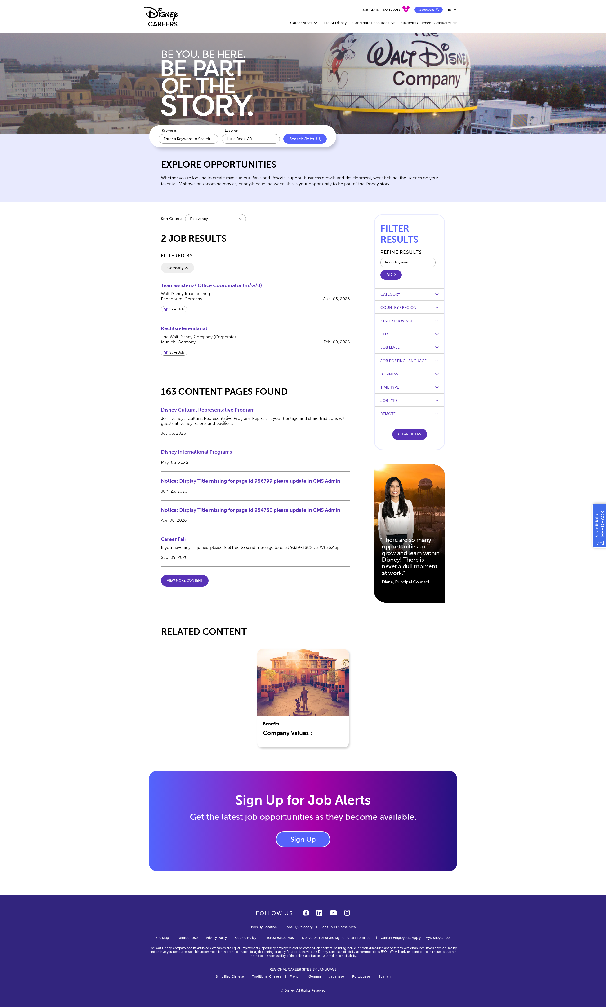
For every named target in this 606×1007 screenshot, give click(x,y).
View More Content (185, 580)
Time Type (389, 387)
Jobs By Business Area (338, 926)
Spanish (384, 976)
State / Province (396, 321)
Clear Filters (409, 434)
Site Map (162, 937)
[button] (174, 309)
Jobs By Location (263, 926)
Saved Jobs (391, 9)
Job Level (389, 347)
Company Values (286, 733)
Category (390, 294)
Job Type (389, 400)
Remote (388, 414)
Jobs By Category (298, 926)
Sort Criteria (171, 218)
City (384, 334)
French (295, 976)
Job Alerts (370, 9)
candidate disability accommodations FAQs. (359, 951)
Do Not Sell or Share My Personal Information (337, 937)
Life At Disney (335, 23)
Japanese (336, 976)
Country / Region (398, 307)
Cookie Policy (245, 937)
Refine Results (401, 252)
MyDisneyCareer (438, 937)
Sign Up (303, 839)
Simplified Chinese (230, 976)
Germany (175, 268)
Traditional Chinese (266, 976)
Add (391, 274)
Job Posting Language (403, 361)
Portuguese (361, 976)
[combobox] (251, 139)
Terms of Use (187, 937)
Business (389, 374)
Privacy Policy (216, 937)
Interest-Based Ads (279, 937)
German (314, 976)
